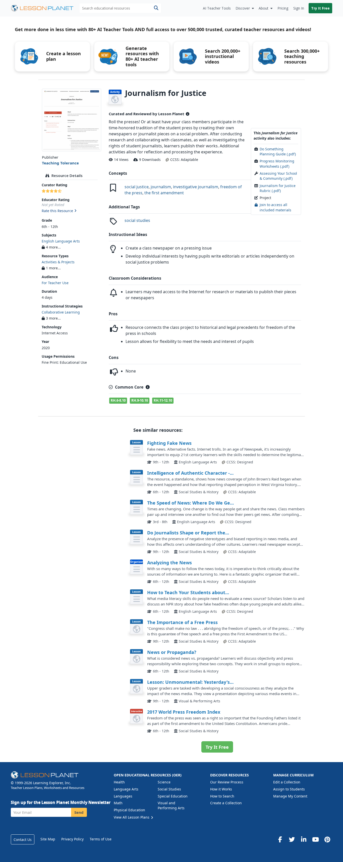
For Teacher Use (55, 282)
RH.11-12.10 (163, 400)
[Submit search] (156, 8)
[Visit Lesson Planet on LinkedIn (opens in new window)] (304, 839)
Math (118, 803)
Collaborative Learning (61, 312)
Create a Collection (226, 803)
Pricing (282, 8)
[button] (71, 211)
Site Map (47, 839)
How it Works (221, 789)
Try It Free (320, 8)
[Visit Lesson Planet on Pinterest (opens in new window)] (327, 839)
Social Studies (169, 789)
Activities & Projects (58, 262)
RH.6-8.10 (118, 400)
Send (79, 812)
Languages (123, 796)
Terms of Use (100, 839)
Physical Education (129, 810)
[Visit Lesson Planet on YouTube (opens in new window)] (315, 839)
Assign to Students (289, 789)
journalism (161, 187)
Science (164, 782)
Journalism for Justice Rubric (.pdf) (278, 188)
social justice (137, 187)
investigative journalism (195, 187)
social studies (137, 220)
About (263, 8)
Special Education (173, 796)
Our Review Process (226, 782)
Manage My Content (290, 796)
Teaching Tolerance (60, 162)
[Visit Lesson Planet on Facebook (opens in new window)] (280, 839)
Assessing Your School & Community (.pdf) (278, 176)
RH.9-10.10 (139, 400)
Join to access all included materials (275, 207)
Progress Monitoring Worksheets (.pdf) (277, 163)
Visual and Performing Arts (171, 805)
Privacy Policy (72, 839)
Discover (243, 8)
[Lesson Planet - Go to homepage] (45, 8)
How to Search (222, 796)
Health (119, 782)
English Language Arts (61, 241)
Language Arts (126, 789)
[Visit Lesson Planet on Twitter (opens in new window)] (292, 839)
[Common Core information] (148, 387)
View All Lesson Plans (132, 817)
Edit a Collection (286, 782)
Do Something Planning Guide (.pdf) (278, 151)
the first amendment (164, 193)
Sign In (298, 8)
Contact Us (23, 839)
